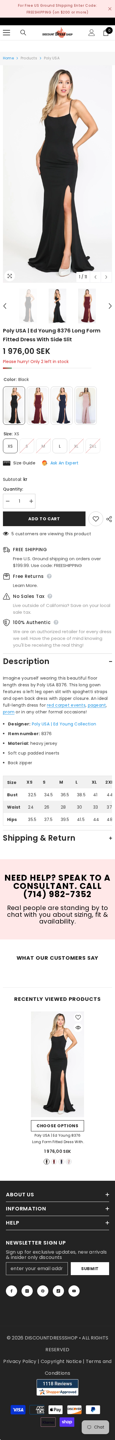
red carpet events (66, 705)
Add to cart (44, 519)
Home (8, 58)
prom (8, 712)
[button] (95, 277)
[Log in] (91, 32)
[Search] (23, 32)
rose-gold (69, 1162)
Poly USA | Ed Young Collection (64, 724)
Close (110, 9)
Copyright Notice (61, 1361)
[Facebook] (11, 1291)
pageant (97, 705)
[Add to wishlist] (95, 518)
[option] (57, 174)
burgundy (54, 1162)
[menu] (6, 32)
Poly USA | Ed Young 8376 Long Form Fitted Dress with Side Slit (57, 1139)
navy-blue (61, 1162)
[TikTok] (58, 1291)
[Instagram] (27, 1291)
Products (29, 58)
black (47, 1162)
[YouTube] (74, 1291)
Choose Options (57, 1126)
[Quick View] (78, 1027)
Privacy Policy (19, 1361)
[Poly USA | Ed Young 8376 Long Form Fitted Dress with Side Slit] (57, 1064)
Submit (90, 1269)
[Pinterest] (42, 1291)
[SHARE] (107, 519)
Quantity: (13, 489)
